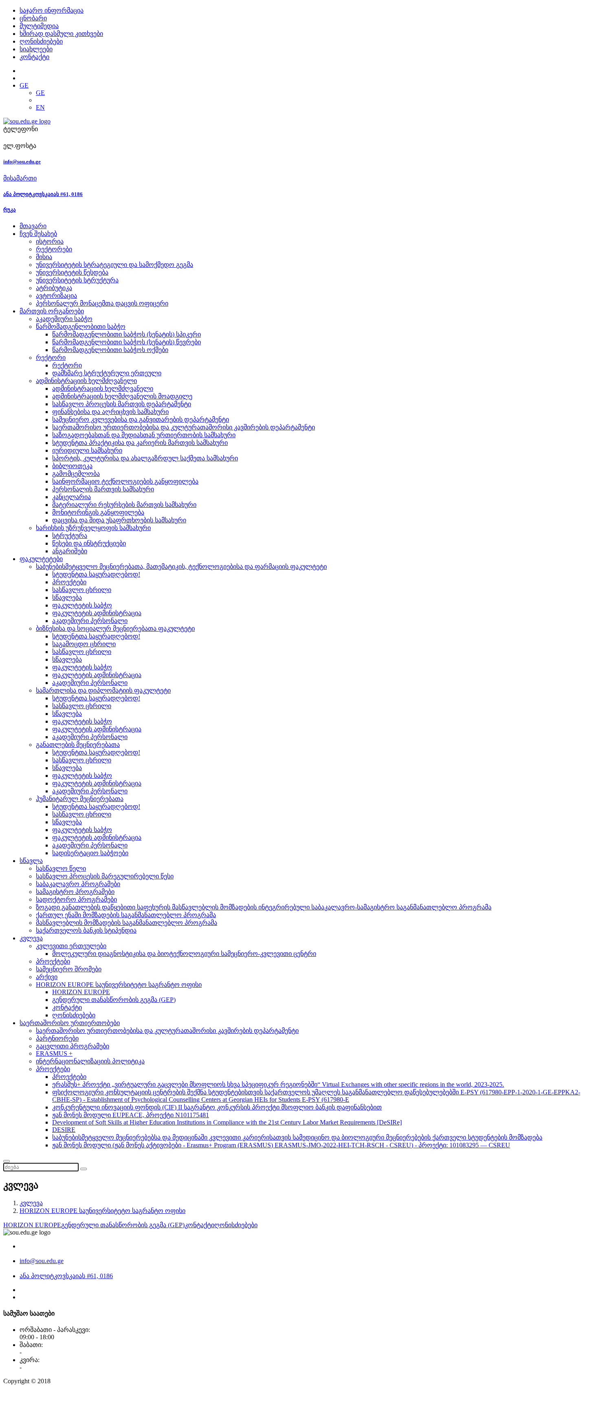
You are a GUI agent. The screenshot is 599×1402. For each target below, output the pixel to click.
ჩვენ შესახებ (38, 233)
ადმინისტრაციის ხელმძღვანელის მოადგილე (122, 396)
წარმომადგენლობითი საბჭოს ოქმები (110, 349)
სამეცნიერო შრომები (68, 969)
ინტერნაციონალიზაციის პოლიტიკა (90, 1061)
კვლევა (31, 938)
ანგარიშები (69, 551)
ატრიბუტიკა (54, 287)
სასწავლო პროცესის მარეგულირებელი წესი (105, 876)
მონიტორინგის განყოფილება (98, 512)
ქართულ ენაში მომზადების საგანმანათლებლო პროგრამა (126, 914)
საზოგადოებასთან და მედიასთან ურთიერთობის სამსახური (144, 434)
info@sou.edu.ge (22, 161)
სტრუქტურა (69, 535)
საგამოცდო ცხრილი (84, 643)
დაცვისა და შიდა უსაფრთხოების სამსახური (119, 520)
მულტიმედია (39, 25)
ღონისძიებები (41, 41)
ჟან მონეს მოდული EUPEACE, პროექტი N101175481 (130, 1114)
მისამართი (20, 178)
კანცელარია (71, 496)
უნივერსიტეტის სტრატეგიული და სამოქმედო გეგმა (114, 264)
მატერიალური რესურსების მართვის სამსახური (124, 504)
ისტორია (50, 241)
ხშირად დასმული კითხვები (61, 33)
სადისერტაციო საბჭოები (90, 853)
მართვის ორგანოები (52, 311)
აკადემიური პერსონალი (90, 620)
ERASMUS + (54, 1053)
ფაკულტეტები (41, 558)
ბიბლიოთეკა (72, 465)
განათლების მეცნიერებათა (78, 744)
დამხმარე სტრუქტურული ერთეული (106, 373)
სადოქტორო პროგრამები (76, 899)
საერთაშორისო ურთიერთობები (70, 1022)
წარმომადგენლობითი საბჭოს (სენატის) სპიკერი (126, 334)
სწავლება (67, 597)
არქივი (46, 976)
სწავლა (31, 860)
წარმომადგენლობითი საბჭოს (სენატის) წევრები (126, 342)
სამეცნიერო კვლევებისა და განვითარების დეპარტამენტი (140, 419)
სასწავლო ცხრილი (81, 589)
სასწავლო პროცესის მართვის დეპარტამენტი (121, 404)
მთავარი (33, 225)
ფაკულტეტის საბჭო (82, 605)
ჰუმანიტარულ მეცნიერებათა (79, 798)
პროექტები (69, 582)
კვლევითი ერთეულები (71, 945)
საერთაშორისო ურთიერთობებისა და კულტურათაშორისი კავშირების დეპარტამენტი (183, 427)
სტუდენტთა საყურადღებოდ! (96, 574)
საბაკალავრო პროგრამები (78, 883)
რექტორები (54, 249)
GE (40, 92)
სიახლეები (36, 49)
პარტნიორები (57, 1038)
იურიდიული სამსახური (87, 450)
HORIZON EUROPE (81, 991)
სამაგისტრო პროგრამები (75, 891)
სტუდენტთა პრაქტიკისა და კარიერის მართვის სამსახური (140, 442)
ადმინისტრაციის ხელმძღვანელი (86, 380)
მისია (44, 256)
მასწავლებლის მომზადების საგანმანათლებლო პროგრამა (126, 922)
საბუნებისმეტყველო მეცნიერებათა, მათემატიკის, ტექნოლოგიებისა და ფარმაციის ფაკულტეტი (181, 566)
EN (40, 107)
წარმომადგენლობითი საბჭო (81, 326)
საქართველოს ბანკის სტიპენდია (86, 930)
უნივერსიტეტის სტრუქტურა (77, 280)
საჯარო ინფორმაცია (52, 10)
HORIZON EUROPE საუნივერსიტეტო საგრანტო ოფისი (119, 984)
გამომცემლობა (76, 473)
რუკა (9, 210)
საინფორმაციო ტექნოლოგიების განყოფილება (125, 481)
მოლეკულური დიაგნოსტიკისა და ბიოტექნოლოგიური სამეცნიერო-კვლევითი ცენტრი (184, 953)
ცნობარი (33, 18)
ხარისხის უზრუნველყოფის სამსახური (93, 527)
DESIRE (63, 1129)
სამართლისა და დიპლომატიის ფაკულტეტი (103, 690)
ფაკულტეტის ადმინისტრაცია (96, 613)
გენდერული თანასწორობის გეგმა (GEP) (114, 999)
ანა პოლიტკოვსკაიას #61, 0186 (43, 194)
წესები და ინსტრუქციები (89, 543)
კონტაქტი (34, 56)
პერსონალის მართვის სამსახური (103, 489)
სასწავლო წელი (61, 868)
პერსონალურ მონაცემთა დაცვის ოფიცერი (102, 303)
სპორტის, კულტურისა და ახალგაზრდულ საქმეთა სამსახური (145, 458)
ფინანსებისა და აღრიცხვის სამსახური (110, 411)
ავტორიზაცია (56, 295)
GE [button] (24, 85)
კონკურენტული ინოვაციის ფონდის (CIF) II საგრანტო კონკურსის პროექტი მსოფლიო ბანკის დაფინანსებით (217, 1107)
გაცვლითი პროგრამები (72, 1046)
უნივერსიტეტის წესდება (72, 272)
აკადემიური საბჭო (64, 318)
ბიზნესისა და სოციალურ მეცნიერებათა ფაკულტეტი (115, 628)
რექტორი (51, 357)
